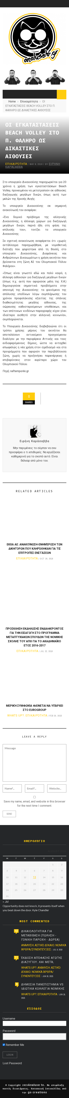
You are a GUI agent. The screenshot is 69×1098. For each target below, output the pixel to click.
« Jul (5, 901)
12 (16, 931)
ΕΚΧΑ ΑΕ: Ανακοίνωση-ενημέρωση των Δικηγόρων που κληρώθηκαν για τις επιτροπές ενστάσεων (34, 549)
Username (9, 1018)
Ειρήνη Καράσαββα (34, 441)
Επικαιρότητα (16, 164)
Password (9, 1031)
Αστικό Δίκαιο (44, 945)
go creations (37, 1092)
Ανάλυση (27, 945)
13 (34, 877)
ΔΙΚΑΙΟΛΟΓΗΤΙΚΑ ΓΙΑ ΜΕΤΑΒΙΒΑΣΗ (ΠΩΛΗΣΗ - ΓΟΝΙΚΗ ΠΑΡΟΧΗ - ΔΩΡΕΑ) (40, 935)
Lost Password (12, 1063)
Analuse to (36, 1085)
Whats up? (15, 715)
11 (16, 957)
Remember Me (14, 1045)
